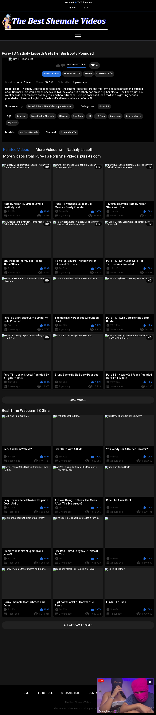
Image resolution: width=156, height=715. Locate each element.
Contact (95, 693)
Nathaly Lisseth (29, 132)
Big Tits (12, 122)
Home (25, 693)
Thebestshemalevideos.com (68, 708)
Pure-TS (104, 106)
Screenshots (72, 73)
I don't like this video (63, 65)
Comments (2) (104, 73)
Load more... (78, 399)
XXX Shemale (84, 2)
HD (89, 116)
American (115, 116)
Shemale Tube (70, 693)
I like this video (58, 65)
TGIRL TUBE (45, 693)
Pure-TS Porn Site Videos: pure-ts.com (50, 106)
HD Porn (100, 116)
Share (88, 73)
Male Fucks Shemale (42, 116)
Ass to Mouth (133, 116)
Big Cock (78, 116)
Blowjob (63, 116)
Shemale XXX (68, 132)
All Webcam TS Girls (78, 625)
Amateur (21, 116)
